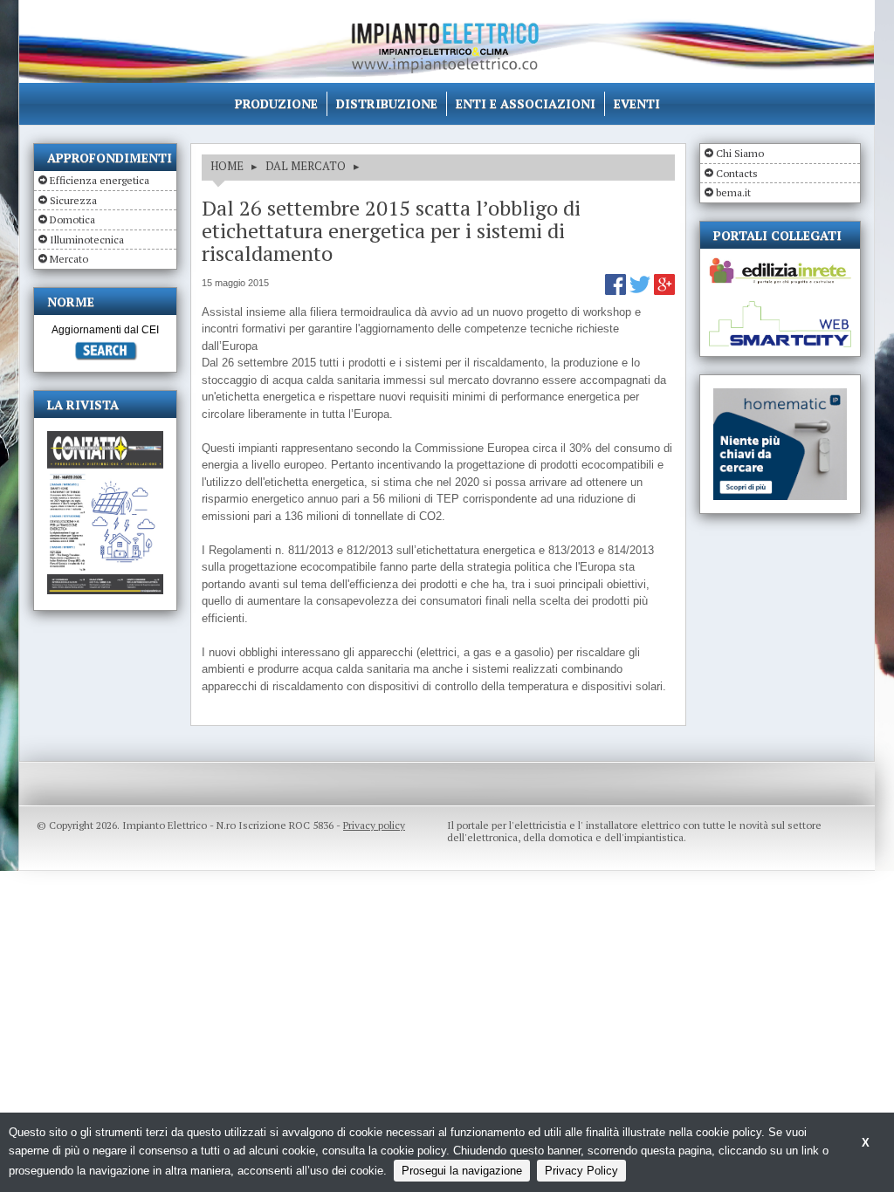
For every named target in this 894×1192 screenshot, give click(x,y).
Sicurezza (73, 200)
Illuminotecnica (87, 239)
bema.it (733, 192)
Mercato (69, 258)
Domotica (72, 219)
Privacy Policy (581, 1170)
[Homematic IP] (780, 395)
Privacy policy (374, 825)
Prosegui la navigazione (462, 1170)
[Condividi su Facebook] (617, 291)
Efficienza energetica (99, 180)
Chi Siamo (740, 153)
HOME (227, 166)
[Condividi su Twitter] (641, 291)
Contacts (737, 173)
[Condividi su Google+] (664, 291)
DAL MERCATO (305, 166)
